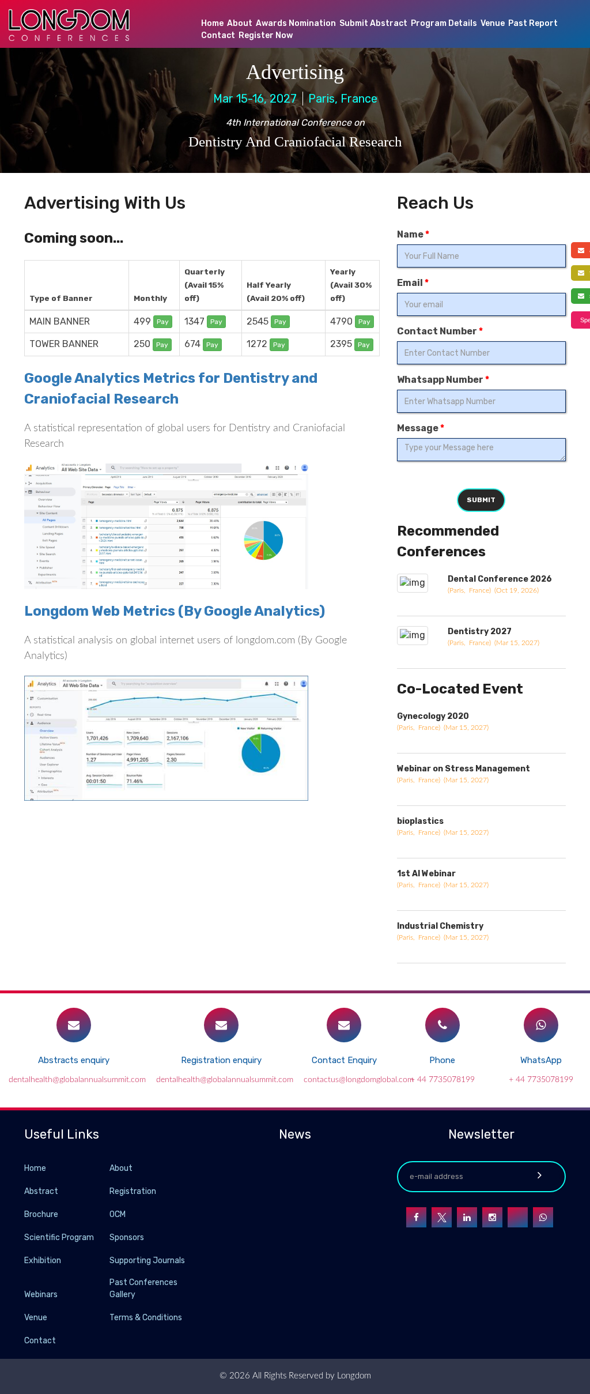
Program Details (444, 23)
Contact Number (440, 331)
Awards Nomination (296, 23)
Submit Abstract (373, 23)
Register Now (266, 35)
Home (212, 23)
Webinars (41, 1294)
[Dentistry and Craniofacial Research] (166, 531)
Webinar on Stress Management (463, 769)
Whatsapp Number (443, 379)
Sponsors (126, 1237)
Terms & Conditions (145, 1318)
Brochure (41, 1214)
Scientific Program (59, 1237)
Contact (218, 35)
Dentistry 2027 (480, 631)
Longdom (353, 1376)
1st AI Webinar (426, 874)
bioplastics (420, 821)
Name (413, 234)
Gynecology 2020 (433, 716)
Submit (481, 500)
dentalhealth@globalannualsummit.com (77, 1080)
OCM (117, 1214)
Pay (163, 322)
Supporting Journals (147, 1260)
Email (413, 282)
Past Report (533, 23)
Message (420, 428)
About (239, 23)
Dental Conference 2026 (500, 579)
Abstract (41, 1191)
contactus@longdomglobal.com (359, 1080)
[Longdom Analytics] (166, 737)
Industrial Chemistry (440, 926)
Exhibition (42, 1260)
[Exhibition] (108, 1259)
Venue (493, 23)
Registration (132, 1191)
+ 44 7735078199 (442, 1080)
